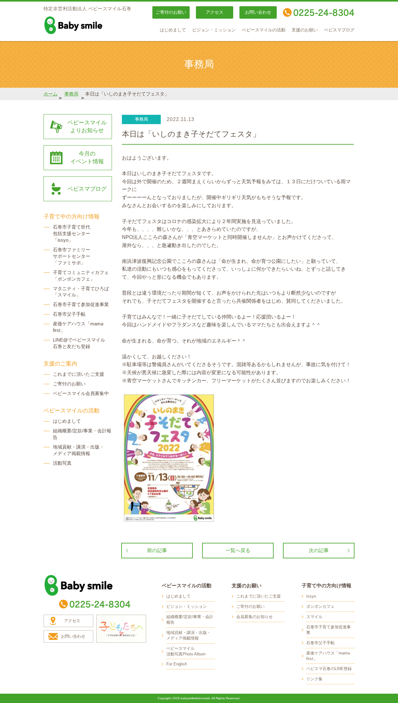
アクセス (214, 12)
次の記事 (319, 550)
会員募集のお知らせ (254, 616)
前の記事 (157, 550)
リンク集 (314, 679)
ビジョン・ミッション (214, 30)
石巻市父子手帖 (69, 314)
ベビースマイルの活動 (263, 30)
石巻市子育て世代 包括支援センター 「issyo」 (71, 233)
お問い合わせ (258, 12)
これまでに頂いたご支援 (78, 374)
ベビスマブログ (339, 30)
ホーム (51, 93)
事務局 (71, 93)
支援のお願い (305, 30)
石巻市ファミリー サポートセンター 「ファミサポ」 (71, 256)
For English (176, 664)
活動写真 (62, 463)
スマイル (314, 616)
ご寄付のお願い (171, 12)
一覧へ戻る (237, 550)
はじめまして (173, 30)
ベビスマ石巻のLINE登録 (329, 668)
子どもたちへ (121, 629)
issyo (311, 596)
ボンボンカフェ (320, 606)
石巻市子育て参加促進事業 (81, 304)
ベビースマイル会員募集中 (81, 393)
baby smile (87, 25)
